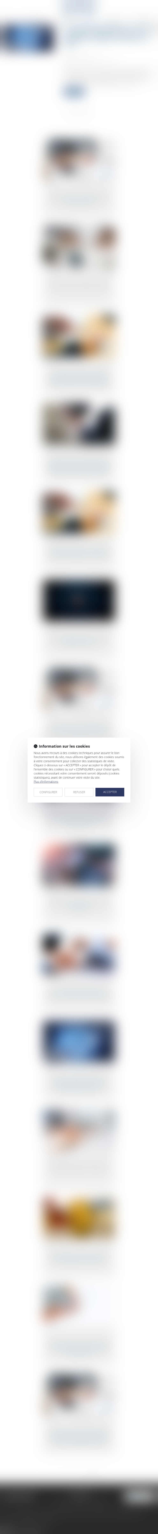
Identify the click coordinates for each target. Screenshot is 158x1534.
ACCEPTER (110, 792)
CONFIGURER (48, 792)
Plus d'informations (46, 782)
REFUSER (79, 792)
